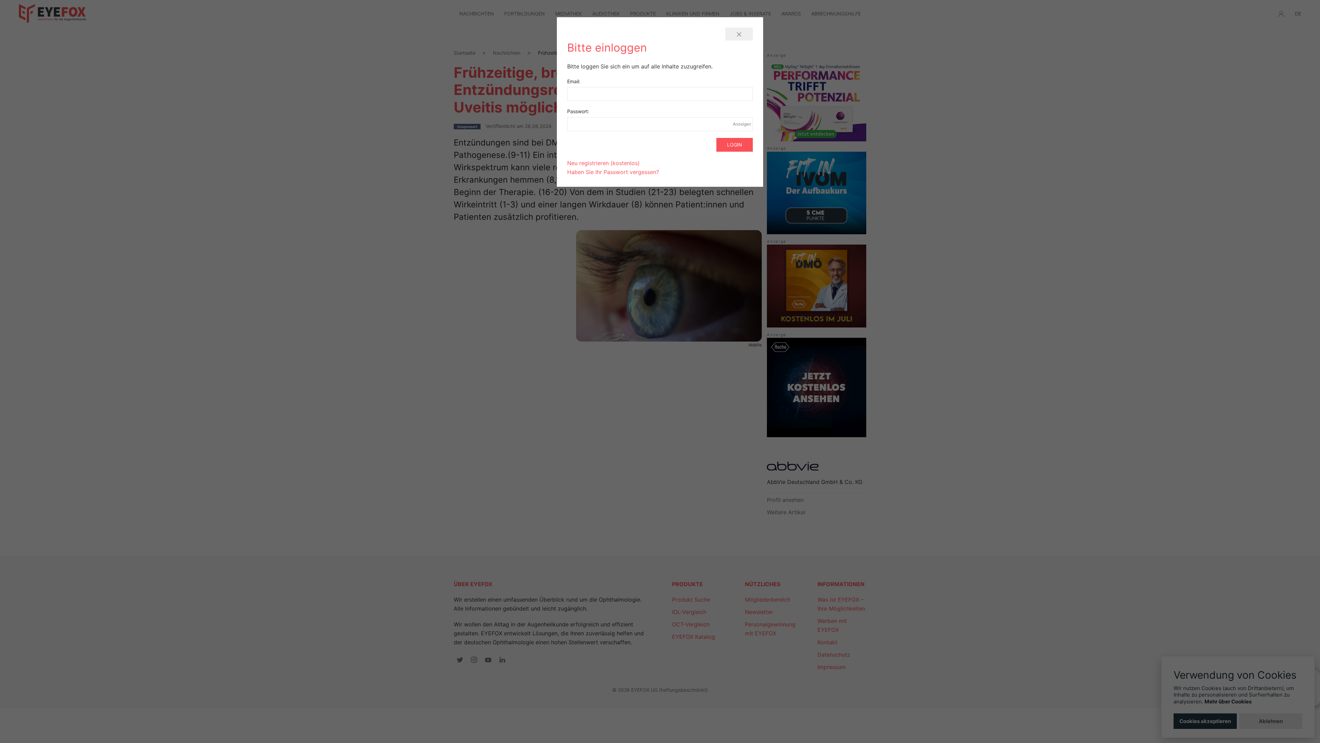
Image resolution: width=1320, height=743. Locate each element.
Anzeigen (742, 124)
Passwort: (578, 111)
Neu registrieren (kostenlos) (603, 163)
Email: (573, 81)
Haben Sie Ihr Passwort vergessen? (613, 172)
